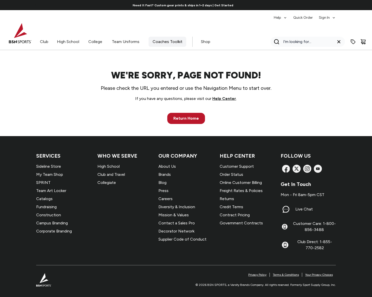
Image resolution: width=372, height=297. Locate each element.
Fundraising (46, 206)
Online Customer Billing (241, 182)
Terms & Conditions (286, 275)
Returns (227, 198)
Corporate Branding (54, 231)
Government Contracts (241, 223)
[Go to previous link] (35, 5)
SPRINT (43, 182)
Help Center (224, 98)
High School (68, 41)
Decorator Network (176, 231)
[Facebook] (286, 168)
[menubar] (305, 15)
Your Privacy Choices (319, 275)
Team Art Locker (51, 190)
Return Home (186, 118)
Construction (48, 215)
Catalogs (44, 198)
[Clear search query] (339, 42)
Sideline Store (48, 166)
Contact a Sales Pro (176, 223)
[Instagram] (307, 168)
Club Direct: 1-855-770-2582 (314, 244)
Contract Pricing (235, 215)
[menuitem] (280, 15)
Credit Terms (231, 206)
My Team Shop (49, 174)
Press (163, 190)
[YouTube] (318, 168)
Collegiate (106, 182)
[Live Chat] (286, 209)
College (95, 41)
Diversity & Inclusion (176, 206)
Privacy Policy (257, 275)
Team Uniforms (125, 41)
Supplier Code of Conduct (182, 239)
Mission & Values (173, 215)
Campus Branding (52, 223)
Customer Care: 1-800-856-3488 (314, 226)
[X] (296, 168)
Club (44, 41)
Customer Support (237, 166)
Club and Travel (111, 174)
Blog (162, 182)
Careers (165, 198)
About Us (167, 166)
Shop (205, 41)
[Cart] (363, 42)
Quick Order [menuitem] (303, 17)
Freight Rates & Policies (241, 190)
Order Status (231, 174)
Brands (164, 174)
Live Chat (304, 209)
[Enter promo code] (353, 42)
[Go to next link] (337, 5)
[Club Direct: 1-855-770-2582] (285, 245)
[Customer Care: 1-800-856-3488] (285, 226)
